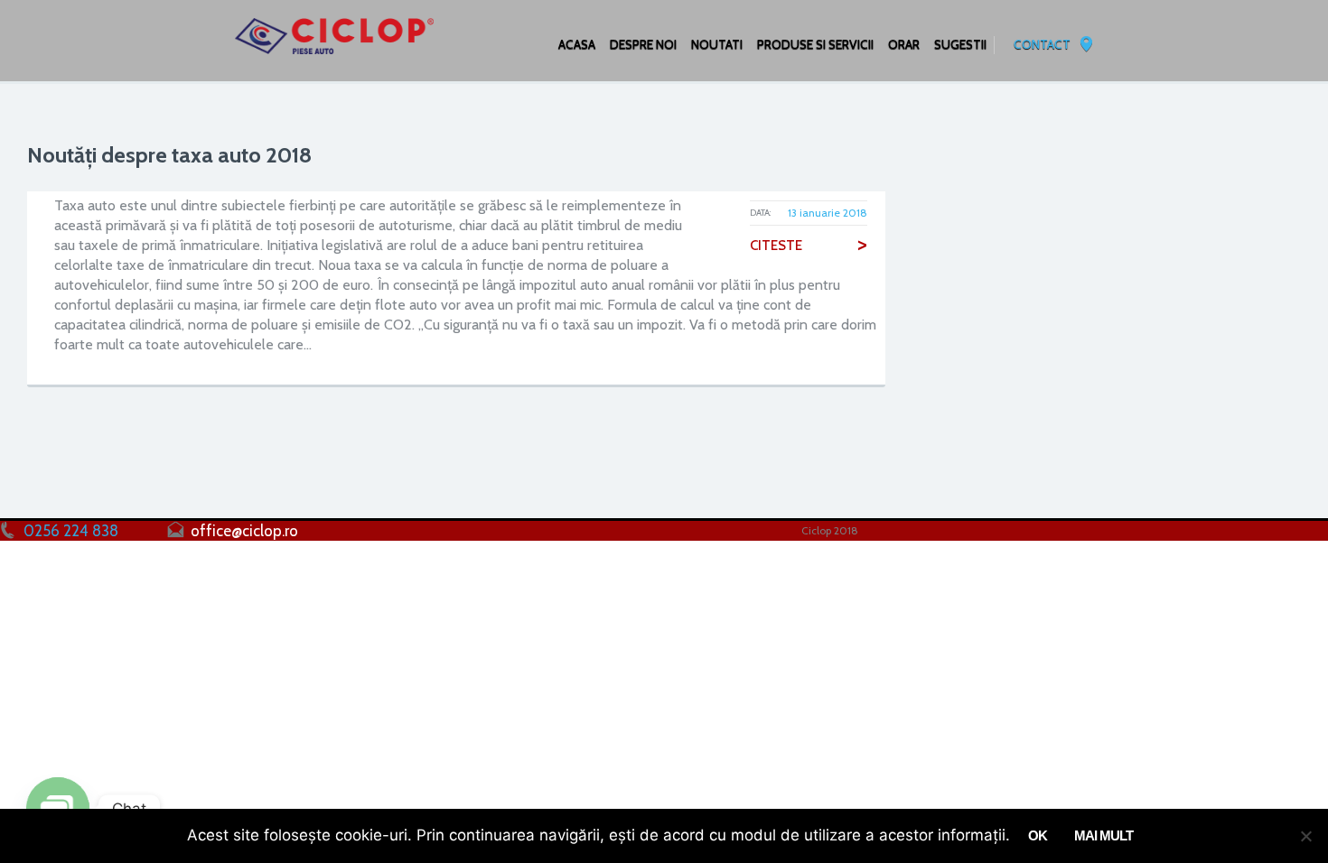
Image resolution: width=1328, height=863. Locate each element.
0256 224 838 (70, 531)
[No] (1305, 836)
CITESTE (808, 246)
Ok (1037, 835)
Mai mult (1103, 835)
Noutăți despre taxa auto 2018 (169, 155)
